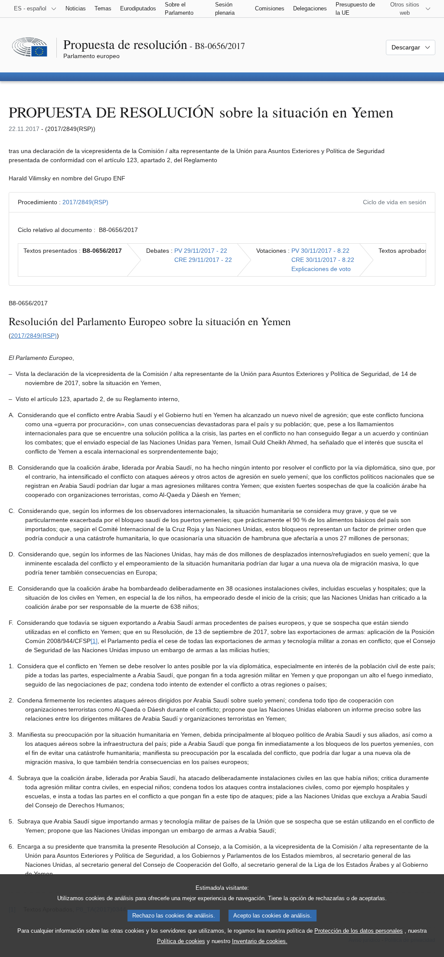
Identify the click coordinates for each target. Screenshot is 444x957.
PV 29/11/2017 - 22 (200, 250)
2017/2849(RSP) (85, 202)
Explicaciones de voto (321, 268)
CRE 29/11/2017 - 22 (203, 259)
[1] (94, 640)
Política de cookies (181, 941)
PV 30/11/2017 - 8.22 (320, 250)
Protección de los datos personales (358, 931)
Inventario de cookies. (259, 941)
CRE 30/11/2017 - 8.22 (322, 259)
